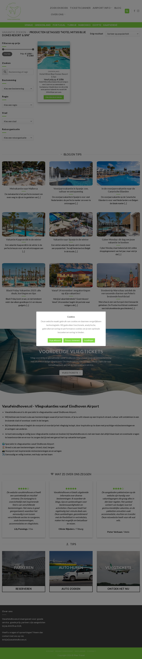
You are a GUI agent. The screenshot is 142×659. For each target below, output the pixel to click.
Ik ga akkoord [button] (55, 340)
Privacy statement (72, 340)
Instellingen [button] (88, 340)
